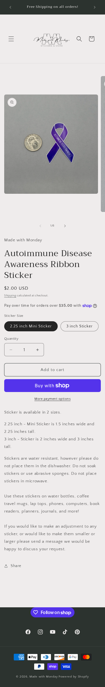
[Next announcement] (94, 7)
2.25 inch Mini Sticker (31, 326)
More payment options (52, 399)
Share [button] (16, 566)
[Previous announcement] (10, 7)
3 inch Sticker (79, 326)
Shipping (10, 295)
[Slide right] (65, 226)
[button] (11, 39)
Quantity (11, 339)
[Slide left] (40, 226)
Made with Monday (43, 676)
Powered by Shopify (74, 676)
